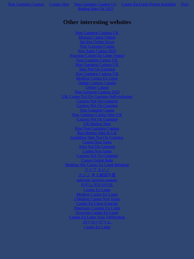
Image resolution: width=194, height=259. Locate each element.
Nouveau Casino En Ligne (97, 212)
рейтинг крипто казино (97, 180)
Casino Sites (59, 4)
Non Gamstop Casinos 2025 (97, 92)
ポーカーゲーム (97, 222)
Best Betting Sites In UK (97, 133)
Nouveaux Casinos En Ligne (97, 208)
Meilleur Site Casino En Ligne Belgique (97, 165)
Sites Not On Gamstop (97, 69)
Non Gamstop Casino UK (97, 60)
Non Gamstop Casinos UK (97, 33)
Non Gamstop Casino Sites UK (97, 115)
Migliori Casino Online (97, 37)
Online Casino (97, 87)
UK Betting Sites (97, 124)
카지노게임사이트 (97, 185)
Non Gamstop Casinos (26, 4)
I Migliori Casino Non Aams (97, 199)
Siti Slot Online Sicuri (97, 42)
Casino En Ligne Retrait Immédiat (148, 4)
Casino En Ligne (97, 190)
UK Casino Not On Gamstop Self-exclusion (97, 96)
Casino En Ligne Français (97, 203)
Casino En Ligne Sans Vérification (97, 217)
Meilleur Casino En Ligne (97, 78)
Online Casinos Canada (97, 83)
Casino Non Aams (97, 142)
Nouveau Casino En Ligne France (97, 55)
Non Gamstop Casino (97, 46)
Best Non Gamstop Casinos (97, 128)
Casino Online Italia (97, 160)
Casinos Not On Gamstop (97, 101)
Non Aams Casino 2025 (97, 51)
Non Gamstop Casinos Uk (95, 4)
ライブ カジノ (97, 169)
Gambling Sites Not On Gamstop (97, 137)
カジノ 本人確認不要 (97, 175)
